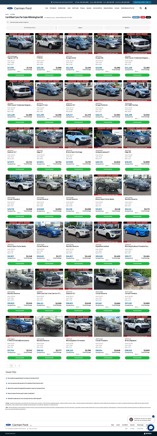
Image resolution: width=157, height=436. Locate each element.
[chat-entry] (150, 427)
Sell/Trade (75, 8)
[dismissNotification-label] (153, 416)
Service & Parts (97, 8)
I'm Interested (20, 75)
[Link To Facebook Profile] (30, 425)
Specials (89, 8)
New (47, 8)
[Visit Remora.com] (148, 434)
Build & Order (62, 8)
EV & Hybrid (53, 8)
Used (69, 8)
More (18, 71)
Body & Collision (108, 8)
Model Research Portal (127, 8)
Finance (82, 8)
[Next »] (19, 366)
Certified (125, 425)
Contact (117, 8)
